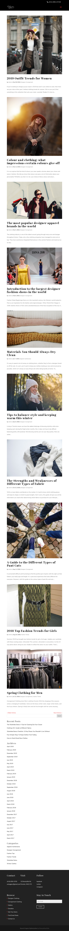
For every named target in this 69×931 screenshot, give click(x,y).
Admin (10, 82)
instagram (40, 887)
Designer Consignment (27, 82)
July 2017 (10, 825)
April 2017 (10, 835)
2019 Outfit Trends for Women (29, 78)
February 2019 (11, 774)
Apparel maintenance (25, 359)
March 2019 (10, 770)
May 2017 (10, 831)
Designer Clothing (13, 898)
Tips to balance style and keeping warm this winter (31, 416)
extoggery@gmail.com (14, 884)
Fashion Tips (11, 853)
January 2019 (11, 777)
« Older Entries (11, 713)
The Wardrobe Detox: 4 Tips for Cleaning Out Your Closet (24, 725)
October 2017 (11, 818)
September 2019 (12, 757)
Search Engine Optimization (28, 928)
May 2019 (10, 763)
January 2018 (11, 811)
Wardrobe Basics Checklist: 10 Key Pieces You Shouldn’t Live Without (28, 731)
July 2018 (10, 794)
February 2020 (11, 750)
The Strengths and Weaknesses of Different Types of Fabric (32, 482)
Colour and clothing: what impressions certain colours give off (33, 161)
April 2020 (10, 746)
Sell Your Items (12, 912)
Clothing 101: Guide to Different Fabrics (19, 728)
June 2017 (10, 828)
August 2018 (11, 791)
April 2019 (10, 767)
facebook (39, 881)
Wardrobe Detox (12, 860)
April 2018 (10, 801)
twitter (39, 884)
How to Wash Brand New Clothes (17, 738)
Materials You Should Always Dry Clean (31, 353)
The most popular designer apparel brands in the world (33, 224)
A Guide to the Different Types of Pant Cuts (31, 563)
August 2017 (11, 821)
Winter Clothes (11, 864)
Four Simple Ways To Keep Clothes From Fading (21, 735)
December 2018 (12, 780)
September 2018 (12, 787)
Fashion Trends (25, 634)
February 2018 (11, 808)
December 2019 (12, 753)
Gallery (10, 905)
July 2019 (10, 760)
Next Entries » (58, 713)
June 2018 (10, 797)
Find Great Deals (13, 915)
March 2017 (10, 838)
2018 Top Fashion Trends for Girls (32, 631)
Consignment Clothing (15, 902)
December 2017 (12, 814)
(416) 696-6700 (12, 881)
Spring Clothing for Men (24, 693)
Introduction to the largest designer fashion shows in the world (33, 290)
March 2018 (10, 804)
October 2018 (11, 784)
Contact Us (11, 919)
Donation (11, 909)
